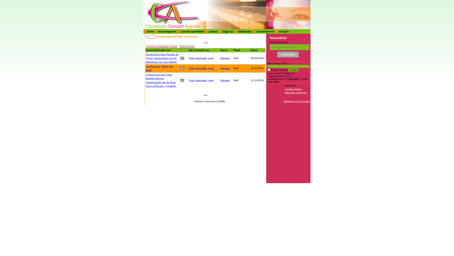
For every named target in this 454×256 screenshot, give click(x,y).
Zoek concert (187, 46)
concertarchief (265, 31)
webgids (284, 31)
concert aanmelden (192, 31)
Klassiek (225, 58)
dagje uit (227, 31)
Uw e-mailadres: (279, 42)
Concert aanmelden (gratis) (161, 46)
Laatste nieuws (293, 89)
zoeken (213, 31)
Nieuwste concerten (296, 92)
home (150, 31)
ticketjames (245, 31)
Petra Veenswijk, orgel (201, 58)
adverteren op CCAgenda (296, 101)
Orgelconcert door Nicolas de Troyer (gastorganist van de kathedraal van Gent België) (162, 58)
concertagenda (167, 31)
